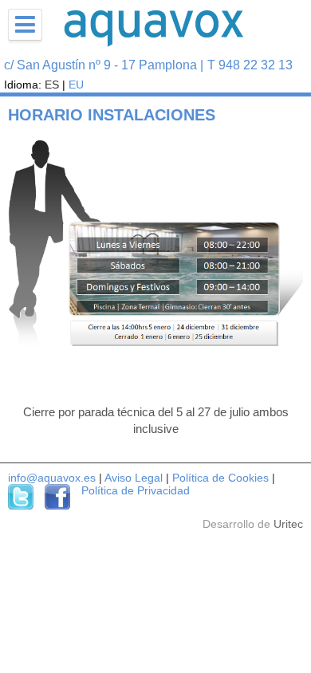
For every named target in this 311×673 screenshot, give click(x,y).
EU (76, 84)
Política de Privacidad (135, 490)
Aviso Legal (133, 477)
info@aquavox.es (52, 477)
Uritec (288, 524)
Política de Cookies (220, 477)
